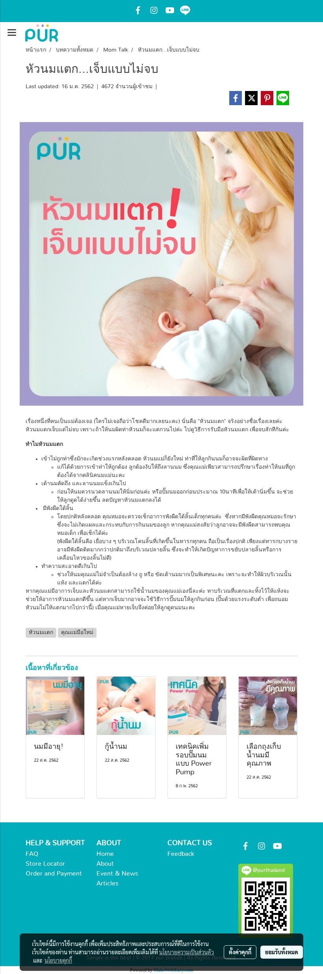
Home (105, 854)
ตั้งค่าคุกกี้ (240, 951)
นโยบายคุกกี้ (58, 960)
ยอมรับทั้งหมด (281, 951)
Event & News (117, 873)
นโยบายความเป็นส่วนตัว (186, 951)
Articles (108, 883)
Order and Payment (54, 873)
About (105, 864)
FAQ (32, 854)
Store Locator (45, 864)
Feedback (180, 854)
